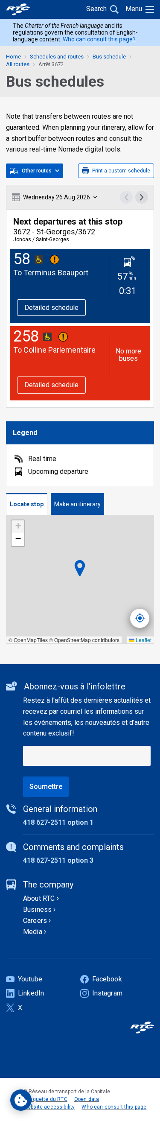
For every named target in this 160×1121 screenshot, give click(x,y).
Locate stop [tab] (27, 504)
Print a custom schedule (121, 171)
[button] (18, 526)
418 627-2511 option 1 (58, 822)
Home (13, 56)
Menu (133, 9)
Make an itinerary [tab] (77, 504)
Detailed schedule (51, 308)
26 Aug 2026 (56, 197)
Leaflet (142, 639)
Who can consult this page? (99, 39)
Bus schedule (109, 56)
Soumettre (45, 786)
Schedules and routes (57, 56)
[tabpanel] (80, 579)
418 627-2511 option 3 (58, 860)
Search (96, 9)
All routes (17, 64)
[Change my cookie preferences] (21, 1100)
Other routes (37, 171)
